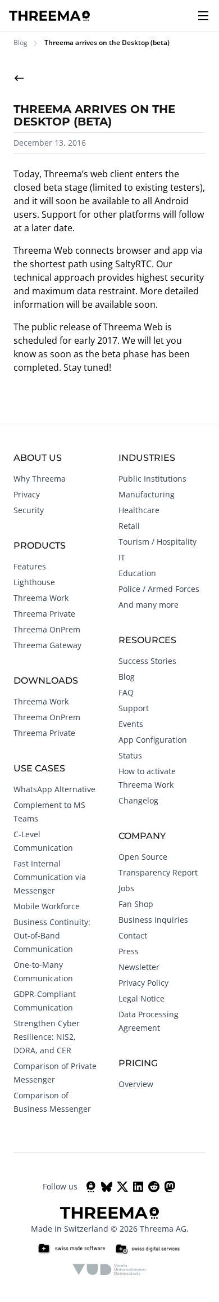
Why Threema (39, 478)
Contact (132, 935)
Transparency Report (158, 872)
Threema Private (44, 613)
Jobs (126, 888)
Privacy (26, 494)
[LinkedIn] (138, 1186)
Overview (135, 1084)
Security (28, 510)
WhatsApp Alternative (54, 789)
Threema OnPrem (46, 629)
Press (128, 951)
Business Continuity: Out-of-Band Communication (51, 935)
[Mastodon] (169, 1186)
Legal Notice (141, 998)
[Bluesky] (106, 1186)
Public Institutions (152, 478)
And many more (148, 604)
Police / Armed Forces (158, 588)
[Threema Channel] (91, 1186)
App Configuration (152, 739)
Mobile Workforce (46, 906)
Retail (129, 525)
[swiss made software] (71, 1249)
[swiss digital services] (147, 1249)
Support (133, 708)
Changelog (138, 800)
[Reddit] (154, 1186)
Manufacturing (146, 494)
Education (137, 573)
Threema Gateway (47, 645)
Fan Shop (135, 904)
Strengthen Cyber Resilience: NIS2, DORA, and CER (46, 1037)
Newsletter (138, 967)
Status (130, 755)
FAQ (126, 692)
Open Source (142, 856)
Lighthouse (34, 582)
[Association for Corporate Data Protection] (109, 1269)
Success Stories (147, 661)
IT (121, 557)
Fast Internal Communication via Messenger (49, 877)
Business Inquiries (153, 919)
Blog (20, 42)
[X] (122, 1186)
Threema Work (41, 597)
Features (29, 566)
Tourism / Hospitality (157, 541)
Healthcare (138, 510)
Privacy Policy (143, 982)
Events (130, 724)
